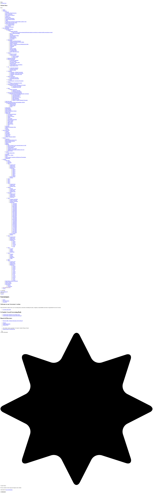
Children (4, 159)
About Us (5, 10)
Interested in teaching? (9, 27)
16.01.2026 (14, 213)
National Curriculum (14, 68)
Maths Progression (13, 43)
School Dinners (8, 142)
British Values (8, 112)
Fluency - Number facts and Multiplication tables (19, 44)
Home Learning (13, 48)
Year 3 (9, 179)
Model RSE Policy (16, 99)
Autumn (11, 248)
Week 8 (13, 175)
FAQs (11, 106)
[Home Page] (3, 3)
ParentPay (7, 154)
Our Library (12, 38)
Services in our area (11, 146)
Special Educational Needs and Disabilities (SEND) (15, 102)
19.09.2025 (14, 222)
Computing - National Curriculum (16, 72)
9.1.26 (13, 246)
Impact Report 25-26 (14, 65)
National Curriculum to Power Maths (17, 42)
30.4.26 (13, 268)
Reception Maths (13, 49)
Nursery (9, 161)
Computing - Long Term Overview (16, 73)
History (9, 81)
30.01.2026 (14, 215)
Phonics (11, 34)
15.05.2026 (14, 207)
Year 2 (9, 178)
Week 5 (13, 172)
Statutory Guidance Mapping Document (20, 100)
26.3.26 (13, 273)
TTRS (11, 258)
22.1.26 (13, 276)
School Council (8, 282)
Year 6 (9, 183)
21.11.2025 (14, 230)
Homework (12, 168)
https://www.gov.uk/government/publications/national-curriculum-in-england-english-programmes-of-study (32, 32)
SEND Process (13, 104)
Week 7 (13, 174)
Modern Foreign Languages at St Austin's (18, 85)
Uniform (6, 143)
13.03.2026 (14, 220)
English (9, 30)
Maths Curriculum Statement (15, 40)
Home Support (13, 36)
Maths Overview (13, 45)
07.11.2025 (14, 228)
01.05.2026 (14, 205)
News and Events (6, 130)
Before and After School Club (11, 140)
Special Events (10, 123)
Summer (11, 250)
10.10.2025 (14, 226)
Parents (4, 137)
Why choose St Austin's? (10, 15)
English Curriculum (13, 31)
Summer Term (12, 166)
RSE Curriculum (15, 98)
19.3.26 (13, 272)
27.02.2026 (14, 218)
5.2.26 (13, 278)
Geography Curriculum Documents (16, 80)
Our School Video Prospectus (10, 13)
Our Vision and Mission (9, 18)
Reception (9, 162)
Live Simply (10, 115)
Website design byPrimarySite (9, 329)
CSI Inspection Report (12, 114)
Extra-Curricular (8, 283)
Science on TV (15, 57)
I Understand (3, 491)
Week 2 (13, 169)
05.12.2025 (14, 232)
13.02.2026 (14, 217)
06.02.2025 (14, 216)
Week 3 (13, 170)
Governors (7, 126)
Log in (4, 288)
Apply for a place (8, 101)
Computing (10, 71)
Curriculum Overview (14, 77)
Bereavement (10, 150)
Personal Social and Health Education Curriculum (19, 93)
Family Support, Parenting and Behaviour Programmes (15, 157)
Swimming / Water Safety (15, 62)
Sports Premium (8, 109)
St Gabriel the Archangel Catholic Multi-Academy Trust (15, 21)
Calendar (7, 131)
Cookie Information (6, 323)
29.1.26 (13, 277)
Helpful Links (12, 105)
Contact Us (7, 16)
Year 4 (9, 180)
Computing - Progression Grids (16, 74)
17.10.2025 (14, 227)
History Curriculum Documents (16, 82)
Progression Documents (14, 78)
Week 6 (13, 173)
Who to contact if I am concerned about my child (17, 145)
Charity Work (10, 121)
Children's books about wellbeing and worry (16, 149)
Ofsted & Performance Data (10, 127)
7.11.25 (13, 245)
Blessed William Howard (10, 141)
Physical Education (11, 59)
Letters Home (7, 134)
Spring (11, 249)
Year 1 (9, 163)
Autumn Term (12, 164)
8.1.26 (13, 274)
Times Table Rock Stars (14, 51)
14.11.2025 (14, 229)
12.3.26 (13, 271)
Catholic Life (7, 113)
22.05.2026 (14, 208)
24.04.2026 (14, 204)
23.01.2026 (14, 214)
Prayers (11, 188)
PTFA (6, 156)
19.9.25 (13, 242)
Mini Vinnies (10, 122)
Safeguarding (7, 107)
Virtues (9, 117)
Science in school (13, 53)
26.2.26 (13, 269)
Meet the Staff (8, 17)
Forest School (12, 176)
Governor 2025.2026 (7, 309)
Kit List (9, 285)
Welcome (7, 11)
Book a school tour (8, 14)
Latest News (7, 135)
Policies (6, 128)
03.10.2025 (14, 225)
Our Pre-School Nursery (9, 23)
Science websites (15, 56)
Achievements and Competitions (16, 64)
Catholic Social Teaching (10, 19)
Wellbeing (7, 144)
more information (9, 489)
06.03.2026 (14, 219)
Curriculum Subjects (9, 29)
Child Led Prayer (11, 116)
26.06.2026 (14, 211)
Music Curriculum (13, 89)
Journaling (12, 46)
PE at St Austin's (13, 61)
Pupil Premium (8, 108)
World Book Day (13, 37)
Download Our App (6, 287)
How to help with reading (15, 33)
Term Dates (7, 132)
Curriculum (10, 286)
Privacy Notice (8, 25)
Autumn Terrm (13, 189)
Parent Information (15, 95)
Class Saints (10, 118)
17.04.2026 (14, 203)
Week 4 (13, 171)
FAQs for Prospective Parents (10, 110)
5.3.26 (13, 270)
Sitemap (4, 322)
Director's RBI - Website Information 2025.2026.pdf (13, 320)
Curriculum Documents (16, 86)
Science (9, 52)
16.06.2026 (14, 209)
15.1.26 (13, 275)
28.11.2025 (14, 231)
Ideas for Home (13, 63)
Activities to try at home (12, 148)
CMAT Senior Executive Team (11, 22)
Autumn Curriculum (14, 199)
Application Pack (11, 24)
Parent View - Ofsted (9, 155)
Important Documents (12, 103)
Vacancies (7, 129)
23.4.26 (13, 267)
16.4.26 (13, 265)
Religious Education (11, 58)
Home (4, 9)
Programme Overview (16, 96)
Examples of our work (16, 87)
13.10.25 (14, 244)
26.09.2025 (14, 223)
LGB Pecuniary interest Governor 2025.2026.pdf (12, 315)
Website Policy (5, 324)
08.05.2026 (14, 206)
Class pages (7, 160)
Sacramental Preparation (12, 119)
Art (8, 66)
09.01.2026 (14, 212)
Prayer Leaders (10, 120)
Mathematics (10, 39)
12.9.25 (13, 241)
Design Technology (11, 76)
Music (9, 88)
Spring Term (12, 165)
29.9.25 (13, 243)
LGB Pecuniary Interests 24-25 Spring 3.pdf (11, 314)
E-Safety (11, 75)
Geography (10, 79)
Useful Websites (11, 147)
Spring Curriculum (13, 200)
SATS (11, 47)
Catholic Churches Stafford (10, 136)
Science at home (13, 54)
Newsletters (7, 133)
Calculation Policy (13, 50)
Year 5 (9, 181)
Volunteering (7, 158)
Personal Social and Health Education (15, 92)
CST (8, 124)
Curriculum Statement (14, 60)
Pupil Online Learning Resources (11, 281)
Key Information (6, 28)
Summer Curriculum (14, 201)
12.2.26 (13, 279)
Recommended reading (14, 35)
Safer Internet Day (11, 152)
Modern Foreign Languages (13, 84)
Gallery (6, 20)
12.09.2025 (14, 221)
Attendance (7, 138)
